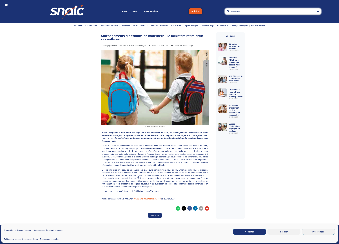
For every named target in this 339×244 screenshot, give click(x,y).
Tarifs (134, 11)
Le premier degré (191, 26)
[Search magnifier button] (228, 11)
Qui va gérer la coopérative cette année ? (235, 78)
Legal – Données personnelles (46, 239)
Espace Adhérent (150, 11)
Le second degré (207, 26)
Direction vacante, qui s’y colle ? (234, 46)
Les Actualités (91, 26)
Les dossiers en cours (109, 26)
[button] (178, 208)
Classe (176, 46)
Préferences (318, 231)
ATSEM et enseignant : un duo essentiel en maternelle (234, 110)
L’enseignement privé (239, 26)
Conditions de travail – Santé (133, 26)
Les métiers (176, 26)
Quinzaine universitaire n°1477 (147, 199)
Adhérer (195, 11)
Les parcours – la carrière (158, 26)
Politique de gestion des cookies (18, 239)
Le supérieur (222, 26)
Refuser (284, 231)
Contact (123, 11)
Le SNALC (78, 26)
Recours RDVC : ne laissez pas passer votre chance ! (234, 62)
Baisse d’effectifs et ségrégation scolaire (234, 127)
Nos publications (258, 26)
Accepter (249, 231)
